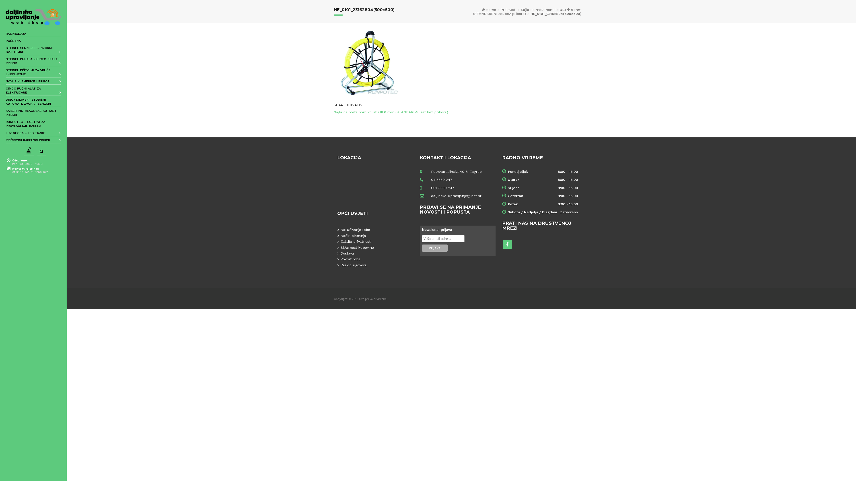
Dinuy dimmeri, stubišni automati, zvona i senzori (28, 101)
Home (491, 10)
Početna (13, 41)
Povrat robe (350, 259)
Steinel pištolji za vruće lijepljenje (28, 72)
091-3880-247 (442, 188)
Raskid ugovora (354, 265)
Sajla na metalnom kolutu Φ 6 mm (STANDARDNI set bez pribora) (527, 12)
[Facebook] (507, 244)
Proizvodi (508, 10)
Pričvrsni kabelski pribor (28, 140)
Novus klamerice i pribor (27, 81)
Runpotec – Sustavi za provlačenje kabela (25, 124)
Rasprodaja (16, 33)
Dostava (347, 253)
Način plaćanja (353, 236)
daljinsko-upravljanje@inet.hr (456, 196)
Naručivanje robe (355, 230)
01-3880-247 (441, 179)
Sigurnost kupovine (357, 247)
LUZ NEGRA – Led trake (25, 133)
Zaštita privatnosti (356, 241)
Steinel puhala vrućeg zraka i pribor (33, 61)
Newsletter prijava (437, 230)
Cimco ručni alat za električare (23, 90)
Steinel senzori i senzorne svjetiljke (29, 50)
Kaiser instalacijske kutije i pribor (31, 112)
